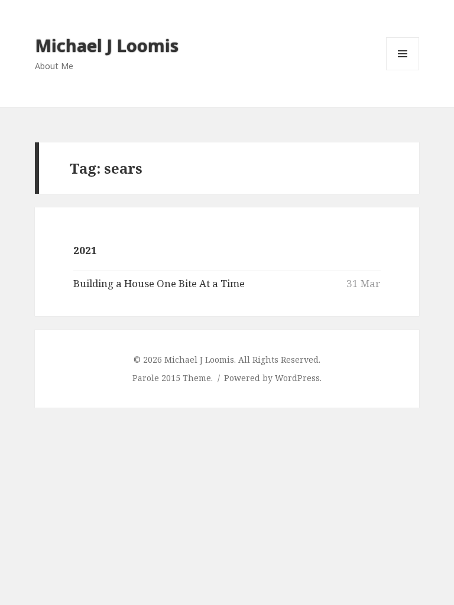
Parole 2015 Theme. (173, 377)
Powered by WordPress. (273, 377)
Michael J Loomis (107, 45)
